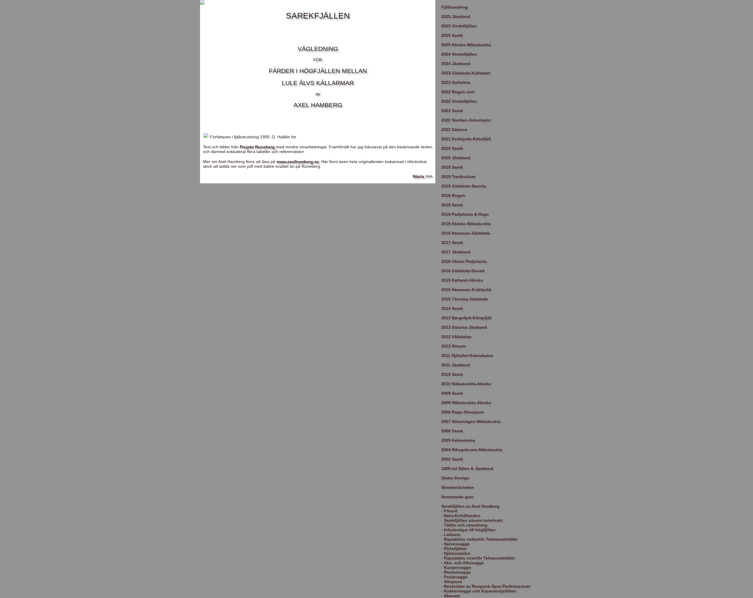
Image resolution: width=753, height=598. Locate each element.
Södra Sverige (455, 478)
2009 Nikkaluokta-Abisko (466, 402)
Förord (450, 511)
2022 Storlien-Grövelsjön (466, 120)
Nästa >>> (422, 176)
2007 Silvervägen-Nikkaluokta (471, 421)
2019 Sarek (452, 167)
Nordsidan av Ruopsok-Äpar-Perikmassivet (487, 586)
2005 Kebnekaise (458, 440)
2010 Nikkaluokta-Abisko (466, 383)
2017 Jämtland (455, 252)
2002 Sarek (452, 459)
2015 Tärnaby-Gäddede (464, 299)
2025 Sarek (452, 35)
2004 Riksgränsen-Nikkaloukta (471, 449)
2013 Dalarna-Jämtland (464, 327)
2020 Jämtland (455, 157)
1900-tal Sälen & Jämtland (467, 468)
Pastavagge (455, 576)
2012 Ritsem (453, 346)
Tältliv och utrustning (465, 525)
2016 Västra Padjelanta (464, 261)
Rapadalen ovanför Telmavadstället (479, 558)
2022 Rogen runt (457, 91)
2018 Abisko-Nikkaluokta (466, 223)
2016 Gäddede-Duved (462, 270)
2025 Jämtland (455, 16)
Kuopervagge (457, 567)
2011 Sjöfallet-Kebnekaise (467, 355)
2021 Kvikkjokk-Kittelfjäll (466, 139)
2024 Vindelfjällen (459, 54)
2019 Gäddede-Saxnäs (463, 186)
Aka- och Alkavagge (464, 562)
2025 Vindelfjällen (459, 26)
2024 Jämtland (455, 63)
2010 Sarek (452, 374)
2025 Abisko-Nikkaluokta (466, 44)
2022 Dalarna (454, 129)
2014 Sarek (452, 308)
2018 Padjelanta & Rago (465, 214)
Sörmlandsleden (457, 487)
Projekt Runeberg (257, 146)
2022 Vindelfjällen (459, 101)
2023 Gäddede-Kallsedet (465, 73)
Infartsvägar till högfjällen (470, 529)
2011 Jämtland (455, 365)
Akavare (452, 595)
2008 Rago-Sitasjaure (462, 412)
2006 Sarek (452, 430)
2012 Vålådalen (456, 336)
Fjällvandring (454, 7)
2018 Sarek (452, 204)
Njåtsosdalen (457, 553)
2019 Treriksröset (458, 176)
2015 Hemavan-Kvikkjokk (466, 289)
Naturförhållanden (462, 515)
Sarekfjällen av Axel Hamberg (470, 506)
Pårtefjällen (455, 548)
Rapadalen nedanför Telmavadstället (480, 539)
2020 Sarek (452, 148)
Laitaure (452, 534)
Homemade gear (457, 496)
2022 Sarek (452, 110)
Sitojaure (453, 581)
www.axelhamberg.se (297, 161)
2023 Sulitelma (455, 82)
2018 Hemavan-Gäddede (465, 233)
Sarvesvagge (457, 543)
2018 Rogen (453, 195)
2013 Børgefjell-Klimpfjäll (466, 317)
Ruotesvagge (457, 572)
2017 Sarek (452, 242)
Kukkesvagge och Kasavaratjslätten (480, 591)
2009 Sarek (452, 393)
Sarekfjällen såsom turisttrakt (473, 520)
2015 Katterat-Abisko (462, 280)
